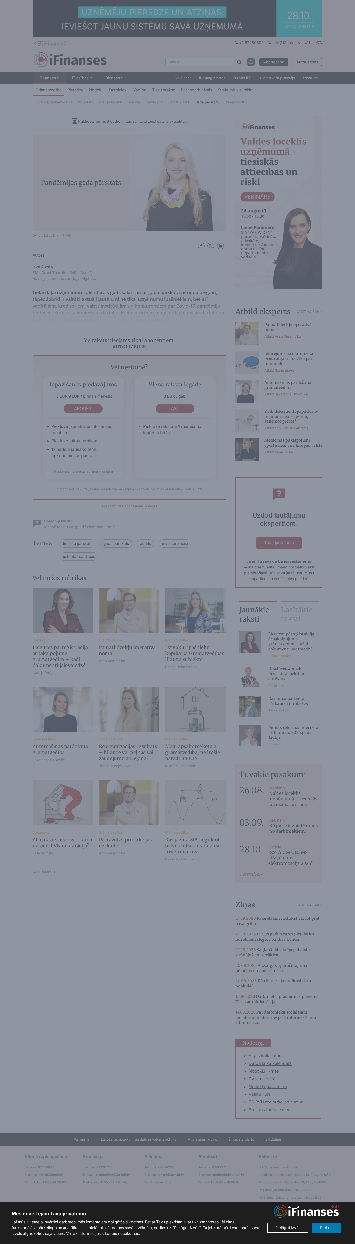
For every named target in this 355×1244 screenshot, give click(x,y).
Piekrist (327, 1227)
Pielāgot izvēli (287, 1227)
